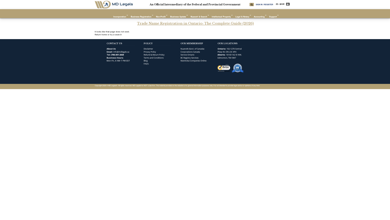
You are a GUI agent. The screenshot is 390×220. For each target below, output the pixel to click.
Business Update (178, 16)
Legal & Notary (242, 16)
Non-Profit (161, 16)
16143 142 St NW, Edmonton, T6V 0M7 (230, 56)
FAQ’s (146, 63)
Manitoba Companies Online (193, 60)
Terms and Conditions (154, 57)
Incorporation (119, 16)
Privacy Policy (150, 51)
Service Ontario (187, 54)
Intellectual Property (221, 16)
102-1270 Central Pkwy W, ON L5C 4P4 (230, 50)
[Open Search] (252, 4)
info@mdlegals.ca (121, 51)
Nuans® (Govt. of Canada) (192, 48)
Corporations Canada (190, 51)
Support (273, 16)
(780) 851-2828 (117, 54)
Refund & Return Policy (154, 54)
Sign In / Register (264, 4)
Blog (146, 60)
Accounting (259, 16)
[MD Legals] (114, 4)
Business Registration (141, 16)
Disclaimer (148, 48)
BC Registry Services (190, 57)
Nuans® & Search (199, 16)
